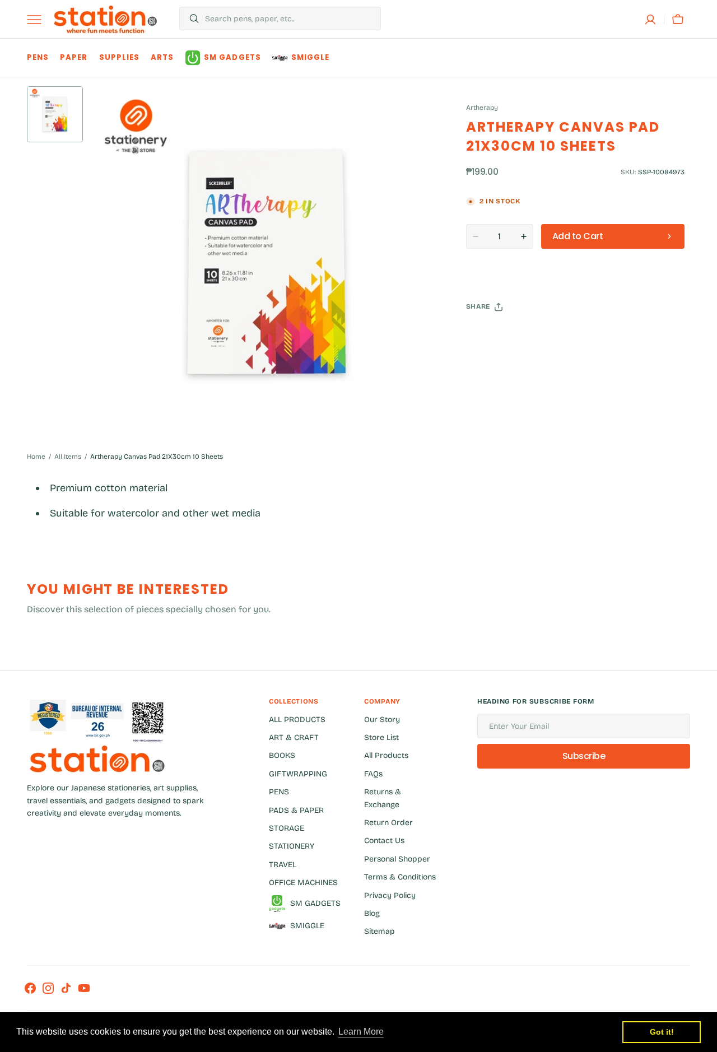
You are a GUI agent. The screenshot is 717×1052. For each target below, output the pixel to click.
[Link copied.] (548, 335)
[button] (650, 19)
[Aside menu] (38, 19)
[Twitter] (484, 335)
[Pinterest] (526, 335)
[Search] (189, 18)
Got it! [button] (662, 1031)
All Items (67, 456)
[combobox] (289, 18)
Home (36, 456)
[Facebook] (505, 335)
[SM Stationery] (105, 19)
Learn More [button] (361, 1031)
